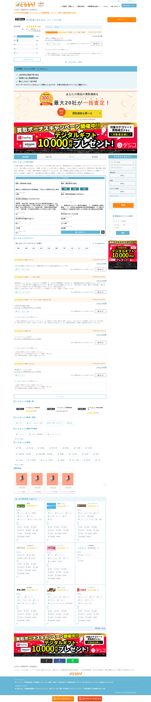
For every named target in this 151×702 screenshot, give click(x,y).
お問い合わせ (19, 688)
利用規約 (66, 688)
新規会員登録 (29, 682)
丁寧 (64, 248)
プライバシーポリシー (76, 688)
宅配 (56, 248)
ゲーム (20, 423)
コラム (106, 6)
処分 (87, 248)
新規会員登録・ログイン (129, 5)
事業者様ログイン (132, 1)
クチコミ (72, 157)
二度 (71, 248)
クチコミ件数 (114, 188)
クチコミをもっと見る (74, 62)
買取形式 (113, 172)
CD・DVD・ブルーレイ (55, 423)
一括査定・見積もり (67, 6)
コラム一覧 (81, 682)
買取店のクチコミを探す (124, 216)
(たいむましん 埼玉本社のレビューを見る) (58, 40)
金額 (26, 248)
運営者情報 (87, 688)
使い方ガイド (115, 6)
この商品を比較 (21, 487)
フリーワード (114, 196)
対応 (41, 248)
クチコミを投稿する (100, 682)
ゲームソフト (21, 375)
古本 (70, 423)
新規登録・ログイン (40, 682)
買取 (18, 248)
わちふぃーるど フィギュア (24, 292)
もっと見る (60, 396)
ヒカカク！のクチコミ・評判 (44, 688)
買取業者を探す (72, 682)
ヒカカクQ (110, 682)
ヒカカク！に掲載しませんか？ (119, 1)
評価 (111, 180)
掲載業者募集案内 (30, 688)
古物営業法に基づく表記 (99, 688)
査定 (33, 248)
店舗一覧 (49, 157)
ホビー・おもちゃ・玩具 (54, 43)
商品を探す (81, 6)
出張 (49, 248)
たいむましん (32, 20)
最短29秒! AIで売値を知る (91, 698)
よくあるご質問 (58, 688)
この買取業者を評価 (27, 59)
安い (79, 248)
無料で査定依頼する (64, 698)
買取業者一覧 (99, 628)
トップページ (19, 682)
